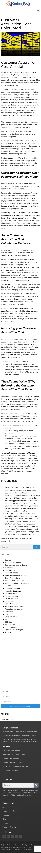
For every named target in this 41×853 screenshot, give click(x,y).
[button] (38, 10)
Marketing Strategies (13, 591)
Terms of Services (9, 827)
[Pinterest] (12, 836)
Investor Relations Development (17, 583)
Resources (9, 612)
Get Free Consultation (11, 750)
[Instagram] (16, 836)
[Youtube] (8, 836)
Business (8, 560)
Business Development (13, 563)
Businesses (9, 568)
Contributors (10, 570)
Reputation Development (14, 606)
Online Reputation (11, 599)
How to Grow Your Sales (14, 581)
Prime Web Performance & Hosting (16, 766)
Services (5, 815)
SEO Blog (8, 622)
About (4, 807)
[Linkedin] (20, 836)
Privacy (5, 823)
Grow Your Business (12, 578)
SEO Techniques (11, 627)
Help (4, 819)
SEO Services (10, 625)
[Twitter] (4, 836)
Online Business (11, 594)
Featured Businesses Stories (15, 575)
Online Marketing (11, 596)
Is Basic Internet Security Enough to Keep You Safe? (20, 731)
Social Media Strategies (14, 630)
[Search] (36, 547)
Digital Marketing (11, 573)
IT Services (9, 586)
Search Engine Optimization (13, 762)
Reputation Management (14, 609)
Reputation (9, 604)
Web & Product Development (14, 754)
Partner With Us (8, 811)
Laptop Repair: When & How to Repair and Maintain (19, 735)
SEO (6, 619)
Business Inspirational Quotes (16, 565)
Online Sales (9, 601)
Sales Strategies (11, 617)
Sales (7, 614)
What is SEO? (10, 632)
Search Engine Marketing (12, 758)
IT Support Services (12, 588)
